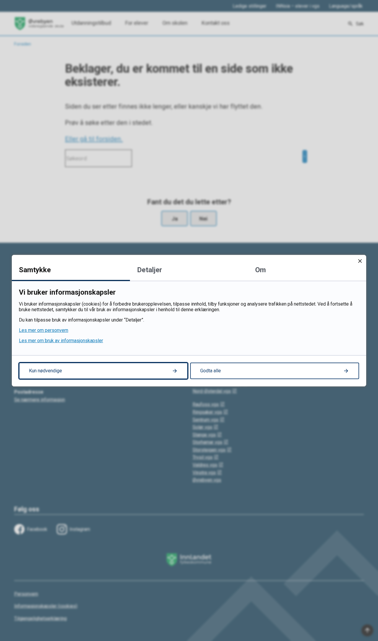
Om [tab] (260, 270)
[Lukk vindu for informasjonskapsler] (360, 261)
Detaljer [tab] (149, 270)
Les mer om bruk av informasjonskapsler (61, 340)
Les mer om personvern (43, 330)
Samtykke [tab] (35, 270)
